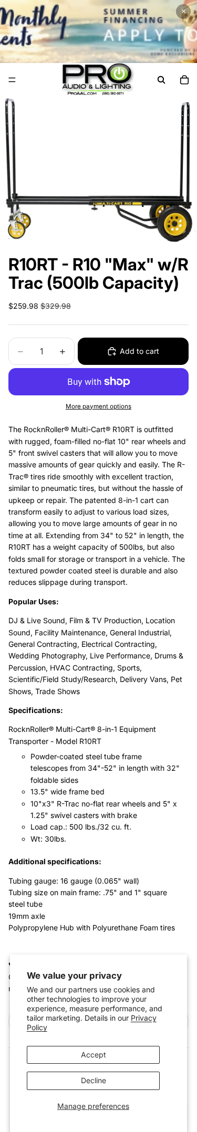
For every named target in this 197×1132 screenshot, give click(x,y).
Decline (93, 1080)
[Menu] (12, 80)
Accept (93, 1054)
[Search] (161, 79)
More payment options (98, 406)
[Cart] (184, 79)
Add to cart (139, 351)
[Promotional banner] (98, 31)
